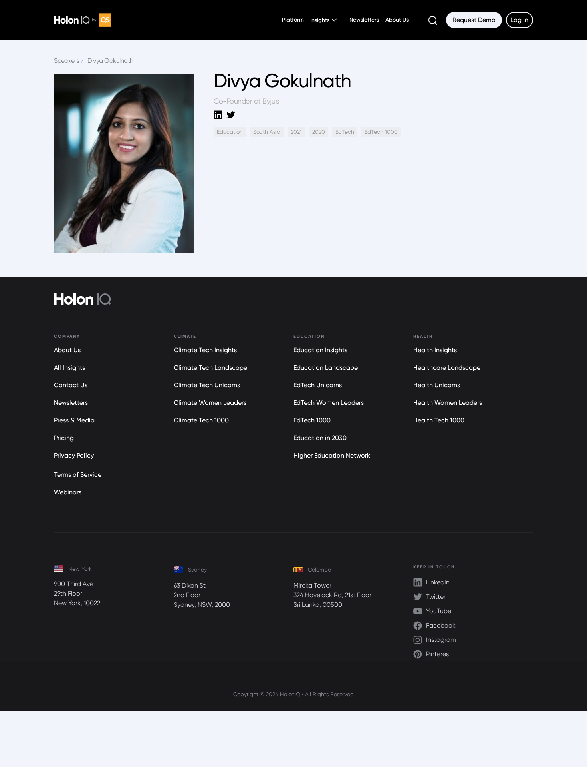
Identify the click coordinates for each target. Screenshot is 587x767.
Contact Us (70, 385)
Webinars (67, 492)
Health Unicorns (436, 385)
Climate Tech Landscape (210, 367)
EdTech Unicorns (318, 385)
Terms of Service (77, 474)
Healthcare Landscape (446, 367)
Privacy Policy (74, 455)
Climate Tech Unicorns (207, 385)
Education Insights (320, 350)
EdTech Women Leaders (329, 402)
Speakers (66, 60)
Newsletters (364, 19)
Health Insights (435, 350)
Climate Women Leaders (210, 402)
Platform (293, 19)
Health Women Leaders (447, 402)
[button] (323, 20)
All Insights (69, 367)
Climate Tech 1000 (201, 420)
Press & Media (74, 420)
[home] (82, 19)
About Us (397, 19)
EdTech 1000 (312, 420)
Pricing (64, 438)
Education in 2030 (320, 438)
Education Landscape (326, 367)
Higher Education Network (332, 455)
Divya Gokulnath (110, 60)
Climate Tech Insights (205, 350)
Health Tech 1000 (438, 420)
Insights (319, 20)
